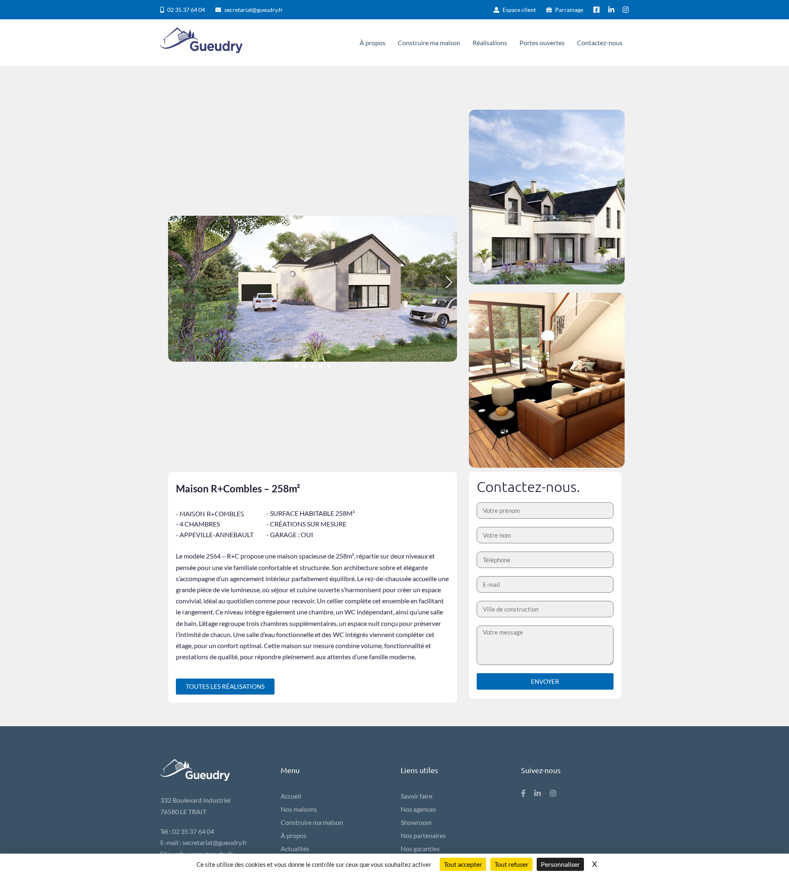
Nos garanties (420, 848)
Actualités (295, 848)
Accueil (291, 796)
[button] (296, 366)
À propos (294, 835)
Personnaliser (560, 864)
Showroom (416, 822)
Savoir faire (416, 796)
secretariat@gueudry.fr (214, 842)
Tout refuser (511, 864)
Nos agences (418, 809)
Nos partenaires (423, 835)
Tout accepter (463, 864)
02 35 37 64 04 (193, 831)
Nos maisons (299, 809)
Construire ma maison (312, 822)
